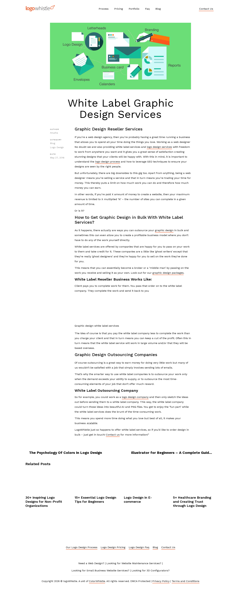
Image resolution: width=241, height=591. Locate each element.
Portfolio (134, 8)
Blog (158, 8)
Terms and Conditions (185, 581)
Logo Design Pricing (113, 547)
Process (104, 8)
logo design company (135, 397)
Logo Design (57, 147)
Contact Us (206, 8)
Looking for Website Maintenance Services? (133, 563)
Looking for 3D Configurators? (150, 570)
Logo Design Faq (139, 547)
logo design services (159, 146)
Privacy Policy (161, 581)
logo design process (107, 161)
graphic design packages (168, 272)
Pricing (118, 8)
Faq (147, 8)
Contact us (113, 434)
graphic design (164, 230)
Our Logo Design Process (81, 547)
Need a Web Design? (91, 563)
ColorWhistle (97, 581)
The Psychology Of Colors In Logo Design (65, 453)
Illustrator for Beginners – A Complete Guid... (171, 453)
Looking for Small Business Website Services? (100, 570)
